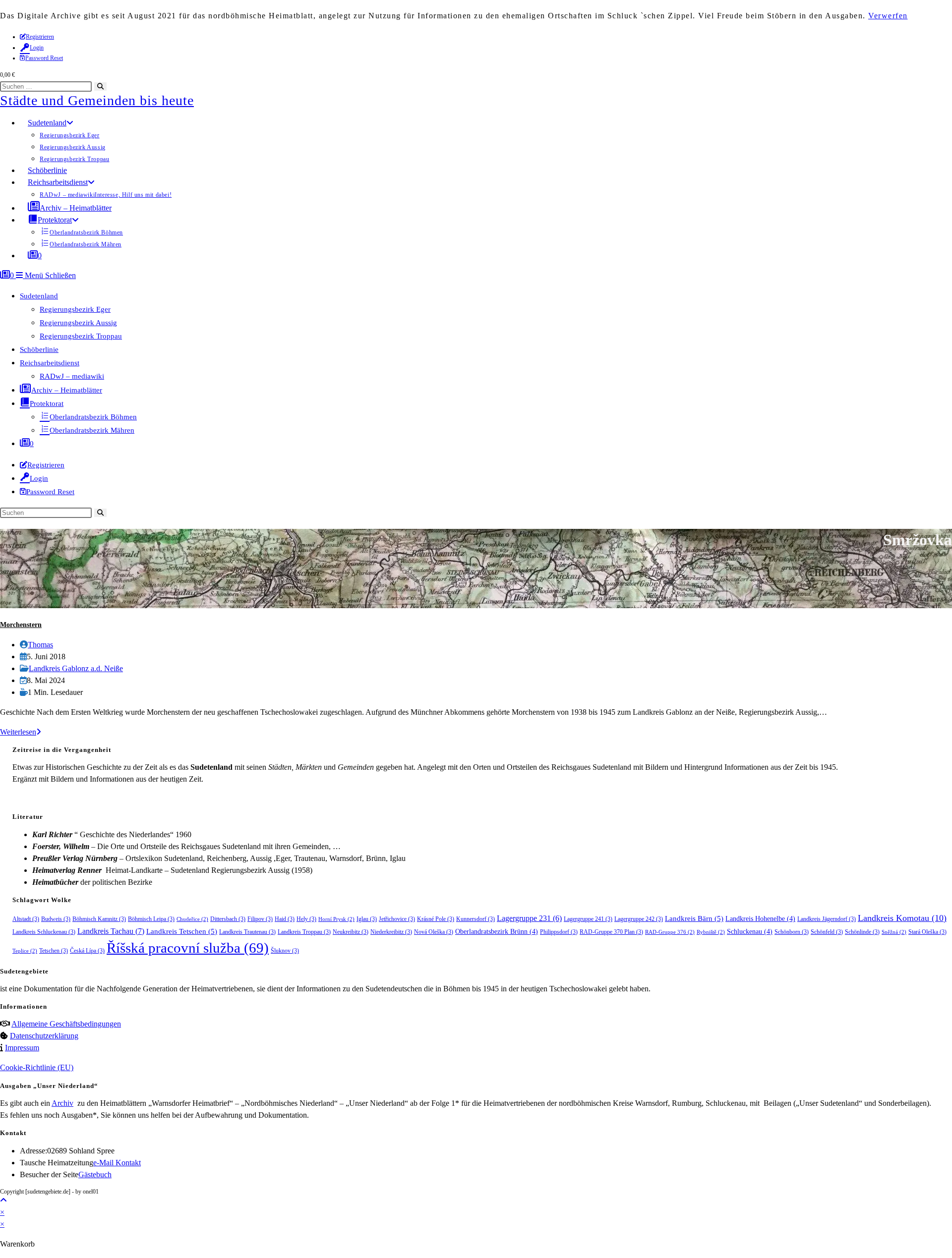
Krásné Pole (435, 918)
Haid (285, 918)
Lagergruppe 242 (638, 918)
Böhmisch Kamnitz (99, 918)
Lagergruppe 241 (588, 918)
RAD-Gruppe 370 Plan (611, 931)
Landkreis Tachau (110, 931)
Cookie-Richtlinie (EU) (36, 1067)
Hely (306, 918)
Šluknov (285, 950)
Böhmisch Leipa (151, 918)
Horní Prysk (336, 919)
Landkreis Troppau (304, 931)
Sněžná (894, 932)
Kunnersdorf (475, 918)
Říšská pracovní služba (188, 948)
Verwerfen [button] (888, 15)
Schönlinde (862, 931)
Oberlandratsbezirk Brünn (496, 931)
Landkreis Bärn (694, 918)
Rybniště (711, 932)
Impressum (22, 1047)
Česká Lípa (87, 950)
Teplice (24, 951)
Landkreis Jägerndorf (826, 918)
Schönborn (791, 931)
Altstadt (25, 918)
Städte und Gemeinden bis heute (97, 100)
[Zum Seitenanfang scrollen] (3, 1200)
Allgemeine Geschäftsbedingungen (66, 1024)
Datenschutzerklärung (44, 1035)
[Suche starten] (100, 512)
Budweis (55, 918)
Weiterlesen (20, 732)
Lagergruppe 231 (529, 918)
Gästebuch (95, 1174)
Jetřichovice (397, 918)
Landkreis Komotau (902, 918)
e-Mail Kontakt (117, 1162)
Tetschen (53, 950)
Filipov (260, 918)
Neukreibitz (350, 931)
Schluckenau (750, 931)
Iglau (367, 918)
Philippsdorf (559, 931)
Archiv (62, 1103)
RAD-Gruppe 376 (670, 932)
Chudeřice (192, 919)
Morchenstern (21, 625)
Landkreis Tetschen (181, 931)
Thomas (40, 644)
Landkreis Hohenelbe (760, 918)
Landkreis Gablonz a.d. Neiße (76, 668)
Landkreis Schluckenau (43, 931)
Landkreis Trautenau (247, 931)
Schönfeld (827, 931)
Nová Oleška (433, 931)
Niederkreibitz (391, 931)
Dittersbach (227, 918)
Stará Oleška (927, 931)
